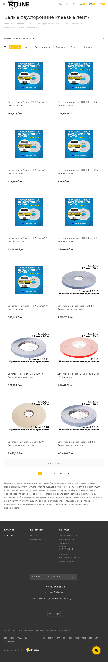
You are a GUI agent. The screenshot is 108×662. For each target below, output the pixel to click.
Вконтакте (50, 614)
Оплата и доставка (68, 535)
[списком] (98, 38)
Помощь (64, 530)
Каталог (9, 530)
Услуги (8, 535)
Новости (34, 535)
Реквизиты (35, 539)
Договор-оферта (67, 561)
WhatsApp (58, 614)
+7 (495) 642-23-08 (54, 587)
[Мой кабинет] (74, 4)
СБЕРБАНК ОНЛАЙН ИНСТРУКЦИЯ (66, 546)
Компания (36, 530)
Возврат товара (66, 539)
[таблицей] (103, 38)
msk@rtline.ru (56, 592)
